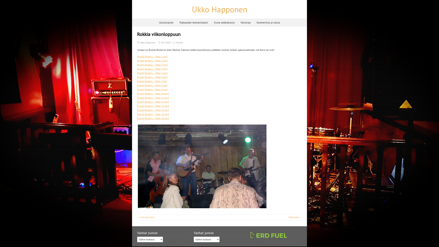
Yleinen (179, 42)
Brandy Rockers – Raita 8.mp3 (152, 85)
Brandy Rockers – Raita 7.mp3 (152, 81)
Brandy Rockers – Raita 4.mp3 (152, 68)
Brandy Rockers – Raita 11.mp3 (153, 97)
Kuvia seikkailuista (224, 22)
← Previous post (145, 217)
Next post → (295, 217)
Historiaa (246, 22)
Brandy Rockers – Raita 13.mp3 (153, 106)
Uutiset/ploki (166, 22)
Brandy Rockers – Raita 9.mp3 (152, 89)
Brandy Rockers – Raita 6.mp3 (152, 77)
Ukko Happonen (219, 9)
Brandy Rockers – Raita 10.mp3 (153, 93)
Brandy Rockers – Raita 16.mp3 (153, 118)
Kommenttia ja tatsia (268, 22)
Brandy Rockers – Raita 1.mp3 (152, 56)
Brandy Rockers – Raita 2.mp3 (152, 60)
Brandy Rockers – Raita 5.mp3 (152, 73)
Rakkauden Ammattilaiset (194, 22)
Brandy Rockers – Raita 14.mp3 (153, 110)
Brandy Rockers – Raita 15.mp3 (153, 114)
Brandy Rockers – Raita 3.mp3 (152, 64)
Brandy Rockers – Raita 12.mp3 (153, 101)
